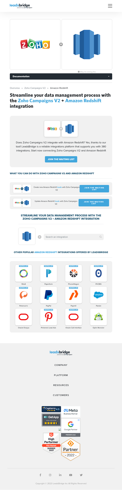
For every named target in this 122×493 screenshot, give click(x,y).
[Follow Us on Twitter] (81, 475)
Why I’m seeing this (88, 72)
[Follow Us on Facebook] (40, 475)
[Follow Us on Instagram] (50, 475)
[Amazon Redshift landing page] (87, 44)
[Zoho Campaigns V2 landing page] (35, 44)
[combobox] (74, 237)
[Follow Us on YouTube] (70, 475)
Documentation (21, 76)
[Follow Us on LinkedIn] (60, 475)
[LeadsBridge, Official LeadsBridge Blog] (21, 5)
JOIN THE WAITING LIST (61, 159)
